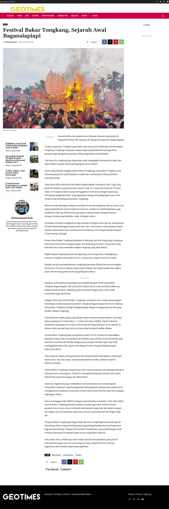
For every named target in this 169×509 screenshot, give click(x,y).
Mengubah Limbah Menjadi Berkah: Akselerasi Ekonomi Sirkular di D (15, 159)
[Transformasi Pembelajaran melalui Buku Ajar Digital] (34, 186)
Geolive (66, 494)
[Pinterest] (115, 41)
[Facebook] (157, 1)
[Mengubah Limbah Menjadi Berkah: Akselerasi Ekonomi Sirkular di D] (34, 159)
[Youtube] (167, 1)
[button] (163, 16)
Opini (5, 24)
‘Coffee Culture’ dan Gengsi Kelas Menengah (15, 173)
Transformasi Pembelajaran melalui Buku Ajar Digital (16, 185)
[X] (164, 1)
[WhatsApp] (121, 41)
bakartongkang (68, 455)
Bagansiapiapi (56, 455)
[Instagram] (160, 1)
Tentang (58, 494)
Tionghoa (78, 455)
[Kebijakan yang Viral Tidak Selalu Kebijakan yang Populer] (34, 146)
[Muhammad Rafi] (21, 207)
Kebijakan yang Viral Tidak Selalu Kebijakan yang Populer (16, 145)
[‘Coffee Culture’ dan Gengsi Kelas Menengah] (34, 174)
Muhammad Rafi (11, 42)
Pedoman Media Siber (81, 494)
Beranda (48, 494)
